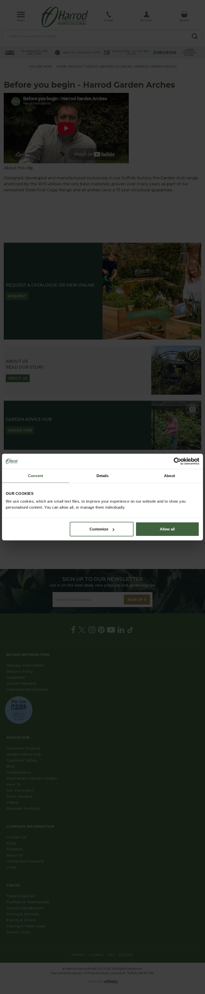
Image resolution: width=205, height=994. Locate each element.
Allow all (167, 529)
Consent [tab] (35, 475)
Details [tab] (102, 475)
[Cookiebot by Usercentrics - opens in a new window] (177, 461)
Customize (99, 529)
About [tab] (169, 475)
